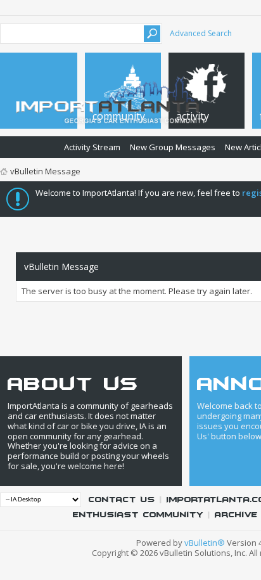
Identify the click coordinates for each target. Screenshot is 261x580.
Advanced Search (201, 33)
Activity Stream (92, 147)
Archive (236, 515)
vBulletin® (204, 542)
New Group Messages (172, 147)
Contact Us (122, 500)
